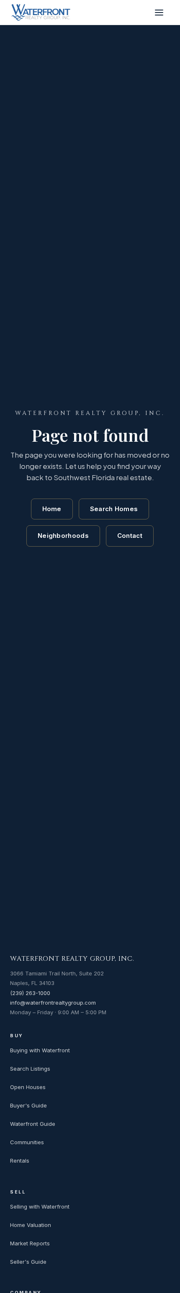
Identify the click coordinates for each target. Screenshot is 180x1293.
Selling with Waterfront (39, 1206)
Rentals (19, 1160)
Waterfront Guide (32, 1123)
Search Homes (114, 509)
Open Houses (28, 1087)
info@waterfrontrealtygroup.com (53, 1002)
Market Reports (30, 1243)
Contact (129, 536)
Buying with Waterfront (40, 1050)
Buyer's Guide (28, 1105)
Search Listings (30, 1068)
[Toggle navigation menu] (161, 12)
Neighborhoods (63, 536)
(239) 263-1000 (30, 993)
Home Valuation (30, 1225)
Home (52, 509)
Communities (27, 1142)
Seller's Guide (28, 1261)
